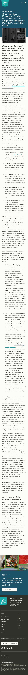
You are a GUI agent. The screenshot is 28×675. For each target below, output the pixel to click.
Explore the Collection (8, 589)
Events (3, 621)
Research (20, 616)
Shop (3, 624)
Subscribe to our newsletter (9, 643)
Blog (2, 627)
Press (19, 625)
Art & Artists (5, 619)
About (19, 613)
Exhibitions (4, 616)
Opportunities (21, 620)
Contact (19, 618)
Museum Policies (5, 657)
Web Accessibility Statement (7, 662)
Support (19, 627)
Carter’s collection (18, 154)
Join (2, 629)
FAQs (19, 623)
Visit (2, 614)
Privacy (3, 660)
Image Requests (4, 655)
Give (2, 632)
